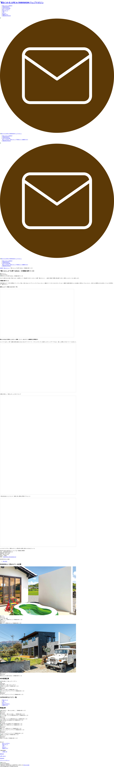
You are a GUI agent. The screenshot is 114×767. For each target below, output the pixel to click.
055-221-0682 (26, 765)
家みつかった (5, 10)
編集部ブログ (5, 14)
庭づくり (4, 13)
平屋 (3, 11)
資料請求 (6, 15)
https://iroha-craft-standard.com (9, 556)
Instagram (2, 758)
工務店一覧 (4, 751)
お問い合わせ (3, 756)
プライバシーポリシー (5, 760)
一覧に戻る (4, 561)
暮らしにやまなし (6, 9)
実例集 (5, 6)
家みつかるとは (7, 5)
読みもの (6, 8)
